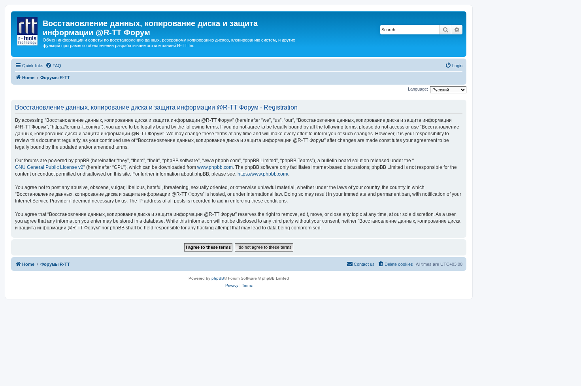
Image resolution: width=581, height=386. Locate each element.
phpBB (217, 278)
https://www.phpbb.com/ (263, 174)
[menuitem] (53, 65)
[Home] (28, 29)
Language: (418, 89)
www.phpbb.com (215, 167)
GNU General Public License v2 (49, 167)
